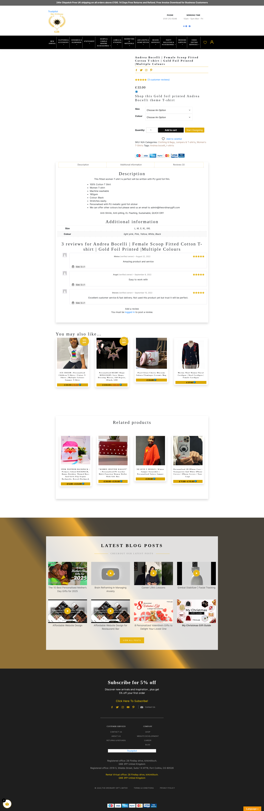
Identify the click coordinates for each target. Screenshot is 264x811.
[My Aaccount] (212, 42)
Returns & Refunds (116, 740)
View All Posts (132, 640)
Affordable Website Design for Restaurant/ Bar (110, 627)
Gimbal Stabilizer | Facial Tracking (196, 587)
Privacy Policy (167, 788)
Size (137, 109)
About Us (116, 736)
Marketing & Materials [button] (129, 41)
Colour (138, 116)
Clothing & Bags (166, 142)
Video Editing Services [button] (193, 42)
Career (147, 740)
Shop (147, 732)
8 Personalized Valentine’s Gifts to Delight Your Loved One (153, 627)
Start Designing (194, 130)
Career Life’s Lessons (153, 587)
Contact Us (116, 732)
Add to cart (171, 130)
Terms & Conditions (144, 788)
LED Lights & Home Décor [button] (143, 41)
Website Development (148, 736)
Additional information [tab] (131, 164)
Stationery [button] (89, 41)
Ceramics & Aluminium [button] (76, 41)
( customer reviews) (159, 79)
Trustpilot (53, 11)
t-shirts (170, 145)
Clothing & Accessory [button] (63, 41)
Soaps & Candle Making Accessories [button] (103, 42)
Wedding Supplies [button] (182, 41)
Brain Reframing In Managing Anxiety (110, 589)
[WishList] (205, 42)
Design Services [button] (155, 41)
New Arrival (52, 42)
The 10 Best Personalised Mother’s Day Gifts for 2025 (67, 589)
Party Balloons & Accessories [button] (168, 42)
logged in (130, 312)
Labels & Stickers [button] (117, 41)
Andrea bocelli (157, 145)
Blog (147, 745)
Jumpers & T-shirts (186, 142)
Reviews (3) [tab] (179, 164)
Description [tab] (83, 164)
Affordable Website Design (67, 625)
